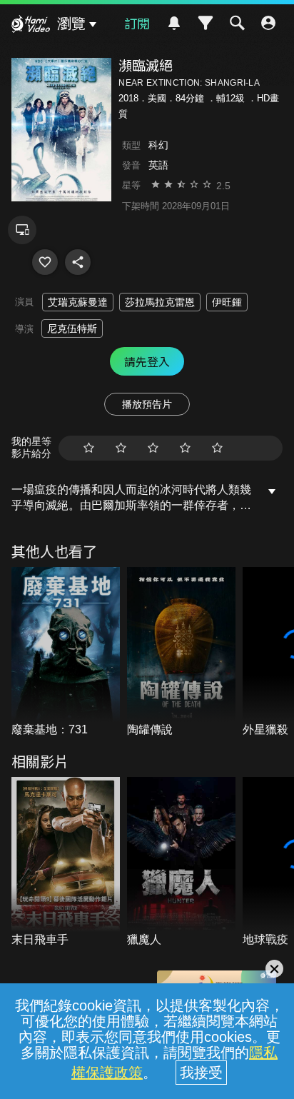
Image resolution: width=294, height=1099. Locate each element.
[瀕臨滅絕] (45, 262)
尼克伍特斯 (72, 328)
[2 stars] (121, 448)
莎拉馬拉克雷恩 (160, 302)
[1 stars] (89, 448)
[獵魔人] (181, 862)
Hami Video (30, 25)
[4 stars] (185, 448)
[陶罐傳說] (181, 652)
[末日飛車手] (65, 862)
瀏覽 (71, 23)
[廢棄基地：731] (65, 652)
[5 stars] (217, 448)
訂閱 (137, 23)
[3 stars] (153, 448)
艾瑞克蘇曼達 (78, 302)
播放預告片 (147, 404)
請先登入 (147, 361)
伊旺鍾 (227, 302)
